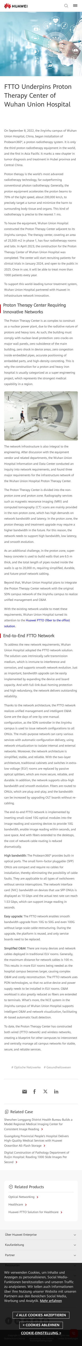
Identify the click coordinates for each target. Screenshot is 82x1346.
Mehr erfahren (51, 1301)
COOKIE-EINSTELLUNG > (41, 1333)
